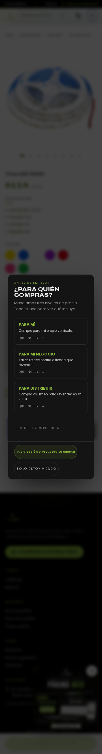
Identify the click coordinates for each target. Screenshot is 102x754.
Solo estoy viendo (37, 469)
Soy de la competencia (38, 428)
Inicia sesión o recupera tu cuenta (46, 452)
